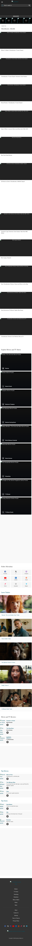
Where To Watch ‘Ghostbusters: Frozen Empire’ (12, 50)
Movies (16, 889)
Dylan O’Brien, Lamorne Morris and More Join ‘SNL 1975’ (14, 129)
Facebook (5, 573)
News (16, 905)
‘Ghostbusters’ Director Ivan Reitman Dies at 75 (12, 336)
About (16, 910)
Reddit (26, 579)
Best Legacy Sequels (6, 257)
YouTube (5, 579)
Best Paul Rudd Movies (6, 155)
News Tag (3, 26)
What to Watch (16, 899)
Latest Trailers (5, 592)
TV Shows (16, 891)
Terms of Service (16, 918)
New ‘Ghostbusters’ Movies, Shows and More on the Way (14, 284)
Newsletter (24, 926)
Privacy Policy (16, 920)
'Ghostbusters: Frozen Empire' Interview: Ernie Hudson (14, 76)
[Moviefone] (16, 2)
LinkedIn (15, 579)
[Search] (29, 5)
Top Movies (5, 771)
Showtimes (16, 897)
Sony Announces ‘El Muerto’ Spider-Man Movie (12, 310)
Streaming (16, 894)
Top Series (4, 801)
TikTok (21, 926)
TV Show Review (9, 739)
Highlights (16, 16)
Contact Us (16, 912)
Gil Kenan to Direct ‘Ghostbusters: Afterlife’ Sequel (13, 181)
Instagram (26, 573)
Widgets (27, 926)
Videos (16, 902)
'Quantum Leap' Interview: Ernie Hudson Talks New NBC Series (14, 232)
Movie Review (9, 722)
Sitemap (16, 915)
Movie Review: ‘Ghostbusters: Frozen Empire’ (12, 102)
